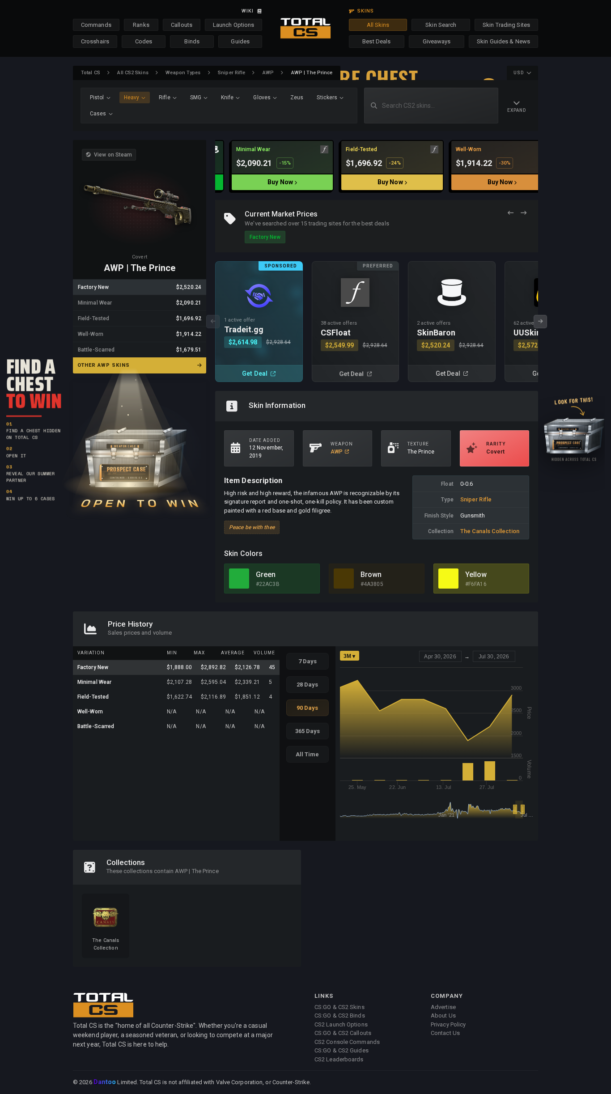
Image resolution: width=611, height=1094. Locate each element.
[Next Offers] (523, 213)
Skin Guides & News (503, 41)
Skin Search (440, 24)
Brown (371, 574)
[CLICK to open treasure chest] (139, 443)
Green (266, 574)
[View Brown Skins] (344, 578)
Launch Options (233, 24)
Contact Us (445, 1033)
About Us (443, 1015)
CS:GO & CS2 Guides (341, 1050)
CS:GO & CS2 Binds (339, 1015)
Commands (96, 24)
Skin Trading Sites (506, 24)
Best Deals (376, 41)
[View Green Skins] (239, 578)
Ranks (141, 24)
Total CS (90, 73)
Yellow (476, 574)
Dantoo (105, 1082)
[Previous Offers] (510, 213)
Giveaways (437, 41)
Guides (240, 41)
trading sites (325, 223)
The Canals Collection (489, 531)
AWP (268, 73)
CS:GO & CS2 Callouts (342, 1033)
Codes (144, 41)
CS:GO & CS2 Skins (339, 1007)
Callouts (181, 24)
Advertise (443, 1007)
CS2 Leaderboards (339, 1059)
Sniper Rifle (231, 73)
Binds (191, 41)
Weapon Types (182, 73)
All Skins (378, 24)
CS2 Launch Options (341, 1024)
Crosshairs (95, 41)
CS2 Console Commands (347, 1042)
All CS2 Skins (132, 73)
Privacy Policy (448, 1024)
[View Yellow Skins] (448, 578)
